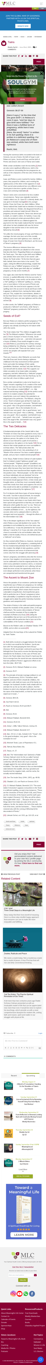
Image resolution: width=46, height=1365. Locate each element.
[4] (26, 202)
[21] (31, 622)
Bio (2, 1342)
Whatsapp (26, 1294)
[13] (25, 391)
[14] (25, 422)
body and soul (10, 829)
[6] (20, 243)
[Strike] (13, 1047)
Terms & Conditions (25, 1362)
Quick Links (6, 1309)
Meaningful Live (27, 1147)
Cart (35, 8)
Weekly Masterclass (32, 1316)
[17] (33, 489)
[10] (8, 344)
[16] (38, 455)
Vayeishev (38, 37)
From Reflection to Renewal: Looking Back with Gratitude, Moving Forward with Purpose (29, 1117)
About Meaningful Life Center (12, 1313)
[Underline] (10, 1047)
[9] (7, 334)
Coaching (4, 1345)
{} (29, 1048)
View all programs (22, 1176)
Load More (23, 1169)
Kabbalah (37, 1342)
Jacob (29, 37)
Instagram (13, 1294)
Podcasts (4, 1351)
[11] (4, 722)
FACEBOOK (19, 56)
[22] (27, 628)
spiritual (31, 821)
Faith (16, 37)
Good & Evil (7, 37)
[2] (39, 184)
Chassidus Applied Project (35, 1325)
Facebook (32, 1294)
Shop (3, 1329)
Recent (14, 1076)
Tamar (7, 825)
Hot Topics (38, 1335)
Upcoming (30, 1076)
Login (42, 8)
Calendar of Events (8, 1319)
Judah (22, 821)
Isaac (26, 825)
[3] (27, 191)
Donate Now (23, 26)
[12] (25, 369)
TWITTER (22, 56)
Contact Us (5, 1316)
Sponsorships (6, 1325)
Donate (4, 1322)
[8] (10, 300)
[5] (18, 230)
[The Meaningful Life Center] (8, 4)
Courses (28, 1319)
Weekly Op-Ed (12, 47)
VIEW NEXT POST (36, 874)
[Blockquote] (21, 1047)
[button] (41, 1360)
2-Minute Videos (24, 1161)
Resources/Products (34, 1309)
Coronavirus (38, 1339)
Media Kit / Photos (8, 1348)
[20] (27, 615)
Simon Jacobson (8, 1335)
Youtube (29, 56)
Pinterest (33, 56)
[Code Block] (24, 1047)
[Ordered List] (16, 1047)
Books (27, 1322)
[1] (37, 166)
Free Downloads (31, 1313)
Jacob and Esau (10, 821)
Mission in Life (39, 1345)
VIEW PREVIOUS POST (11, 874)
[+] (32, 1048)
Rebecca (17, 825)
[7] (28, 271)
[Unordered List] (19, 1047)
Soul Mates (38, 1348)
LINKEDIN (26, 56)
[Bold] (5, 1047)
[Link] (27, 1047)
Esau (22, 37)
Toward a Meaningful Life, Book (13, 1339)
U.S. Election (38, 1351)
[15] (35, 443)
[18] (21, 517)
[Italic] (8, 1047)
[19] (36, 553)
